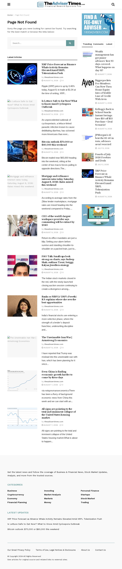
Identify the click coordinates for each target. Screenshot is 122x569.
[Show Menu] (8, 4)
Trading (85, 502)
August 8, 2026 (50, 80)
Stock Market (88, 498)
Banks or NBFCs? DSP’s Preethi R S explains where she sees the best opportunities (59, 299)
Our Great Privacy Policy (18, 550)
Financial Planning (17, 502)
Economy (12, 498)
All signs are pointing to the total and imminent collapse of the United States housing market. (59, 413)
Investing (49, 491)
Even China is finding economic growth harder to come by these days (57, 374)
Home (10, 15)
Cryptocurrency (15, 494)
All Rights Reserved (32, 556)
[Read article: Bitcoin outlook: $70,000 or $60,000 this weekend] (22, 151)
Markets (48, 498)
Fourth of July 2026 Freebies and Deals (103, 157)
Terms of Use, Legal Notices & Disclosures (56, 550)
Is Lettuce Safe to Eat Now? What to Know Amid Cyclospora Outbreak (59, 104)
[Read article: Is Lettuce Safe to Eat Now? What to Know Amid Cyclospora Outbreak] (22, 110)
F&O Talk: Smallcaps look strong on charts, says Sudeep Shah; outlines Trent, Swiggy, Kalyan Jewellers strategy (58, 261)
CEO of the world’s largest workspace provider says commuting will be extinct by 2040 (58, 220)
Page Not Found (22, 15)
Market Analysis (52, 494)
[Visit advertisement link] (98, 24)
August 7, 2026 (50, 385)
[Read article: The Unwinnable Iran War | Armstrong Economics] (22, 346)
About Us (85, 550)
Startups (85, 494)
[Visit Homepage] (61, 4)
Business (12, 491)
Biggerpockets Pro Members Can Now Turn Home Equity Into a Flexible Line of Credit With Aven (103, 90)
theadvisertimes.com (53, 77)
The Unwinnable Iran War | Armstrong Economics (57, 339)
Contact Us (100, 550)
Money (47, 502)
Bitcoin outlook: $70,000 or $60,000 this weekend (57, 143)
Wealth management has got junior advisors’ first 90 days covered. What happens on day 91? (105, 61)
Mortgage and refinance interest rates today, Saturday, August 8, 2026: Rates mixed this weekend (58, 180)
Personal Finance (90, 491)
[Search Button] (113, 4)
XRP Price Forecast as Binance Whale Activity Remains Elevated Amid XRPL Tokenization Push (59, 69)
